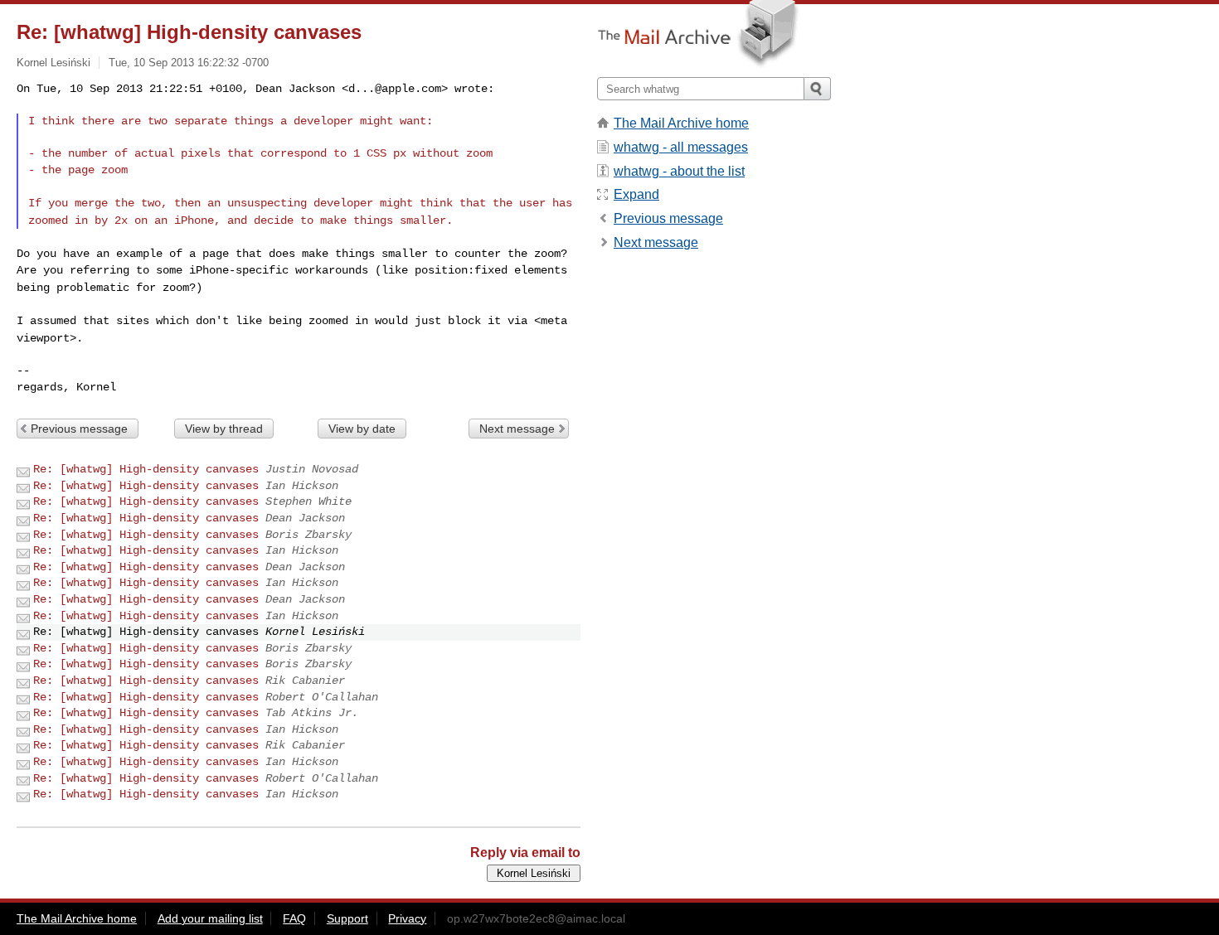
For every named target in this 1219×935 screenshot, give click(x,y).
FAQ (294, 918)
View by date (362, 428)
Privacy (407, 918)
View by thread (224, 428)
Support (347, 918)
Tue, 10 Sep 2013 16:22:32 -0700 (189, 62)
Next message (517, 428)
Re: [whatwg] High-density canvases (146, 469)
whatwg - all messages (681, 147)
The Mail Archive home (681, 123)
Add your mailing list (210, 918)
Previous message (79, 428)
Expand (636, 194)
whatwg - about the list (679, 171)
